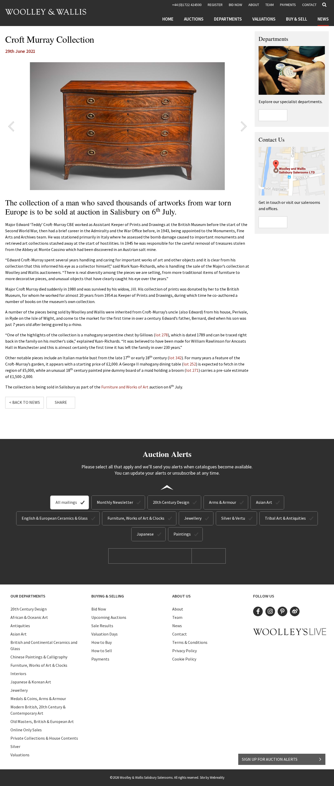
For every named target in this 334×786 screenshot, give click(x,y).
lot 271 (192, 370)
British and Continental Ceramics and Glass (43, 645)
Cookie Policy (184, 659)
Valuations (264, 19)
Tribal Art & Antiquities (285, 518)
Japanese (145, 534)
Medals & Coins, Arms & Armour (38, 698)
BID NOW (235, 4)
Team (269, 4)
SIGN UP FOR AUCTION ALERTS (269, 759)
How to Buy (101, 642)
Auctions (194, 19)
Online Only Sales (26, 729)
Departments (228, 19)
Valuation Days (104, 634)
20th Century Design (171, 502)
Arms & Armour (222, 502)
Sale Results (102, 625)
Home (168, 19)
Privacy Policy (184, 650)
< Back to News (24, 402)
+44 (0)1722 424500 (186, 4)
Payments (288, 4)
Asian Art (264, 502)
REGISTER (215, 4)
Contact (309, 4)
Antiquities (20, 625)
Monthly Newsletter (115, 502)
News (323, 19)
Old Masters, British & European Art (42, 721)
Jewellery (192, 518)
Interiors (18, 673)
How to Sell (101, 650)
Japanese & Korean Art (30, 681)
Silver (15, 746)
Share (61, 402)
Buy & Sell (296, 19)
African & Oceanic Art (29, 617)
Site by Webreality (212, 777)
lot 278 (161, 334)
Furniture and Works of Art (124, 386)
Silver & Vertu (233, 518)
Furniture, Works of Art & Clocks (136, 518)
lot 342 (175, 357)
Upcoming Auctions (108, 617)
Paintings (182, 534)
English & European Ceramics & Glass (55, 518)
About (253, 4)
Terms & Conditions (189, 642)
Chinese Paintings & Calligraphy (38, 656)
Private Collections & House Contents (44, 738)
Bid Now (98, 609)
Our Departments (27, 596)
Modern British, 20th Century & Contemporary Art (37, 710)
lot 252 (189, 364)
